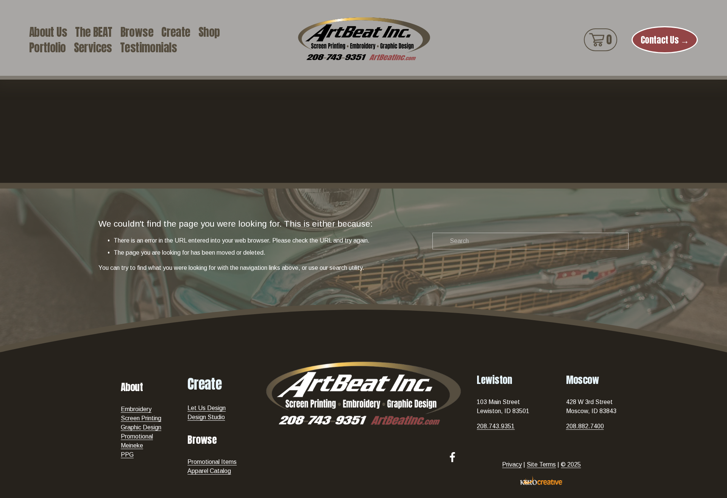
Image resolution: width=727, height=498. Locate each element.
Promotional (137, 436)
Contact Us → (665, 39)
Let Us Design (206, 408)
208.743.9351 (496, 426)
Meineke (132, 445)
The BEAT (93, 32)
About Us (48, 32)
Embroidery (136, 409)
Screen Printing (141, 418)
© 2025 (571, 464)
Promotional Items (212, 462)
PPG (127, 454)
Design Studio (206, 417)
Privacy (512, 464)
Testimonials (148, 47)
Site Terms (541, 464)
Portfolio (47, 47)
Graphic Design (141, 427)
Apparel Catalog (209, 471)
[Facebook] (452, 457)
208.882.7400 (585, 426)
